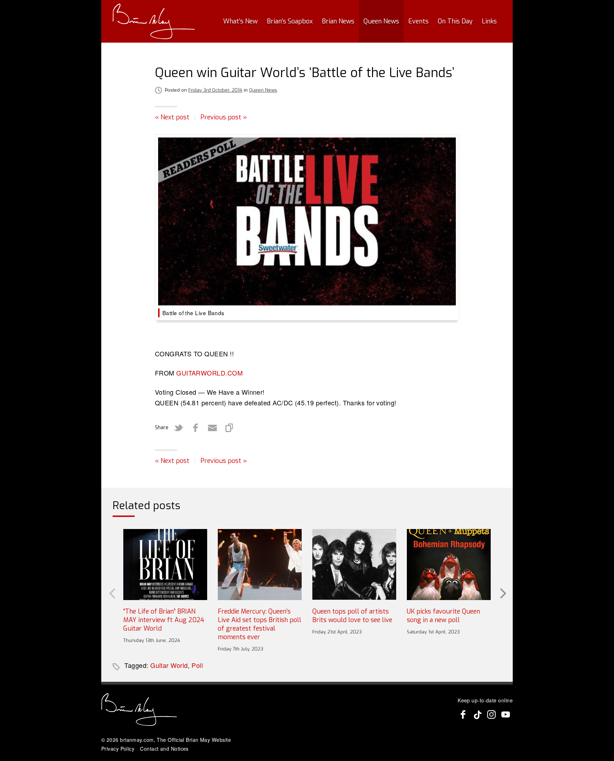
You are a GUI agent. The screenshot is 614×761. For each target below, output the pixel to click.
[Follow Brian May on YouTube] (506, 714)
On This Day (455, 21)
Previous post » (223, 117)
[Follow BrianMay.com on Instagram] (491, 714)
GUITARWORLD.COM (209, 372)
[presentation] (111, 592)
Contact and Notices (164, 748)
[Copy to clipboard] (229, 428)
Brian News (338, 21)
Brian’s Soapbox (290, 21)
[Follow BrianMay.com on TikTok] (477, 714)
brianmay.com (137, 739)
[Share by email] (212, 428)
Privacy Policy (117, 748)
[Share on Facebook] (195, 428)
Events (418, 21)
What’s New (240, 21)
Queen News (381, 21)
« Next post (172, 117)
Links (489, 21)
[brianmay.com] (154, 21)
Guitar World (169, 665)
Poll (197, 665)
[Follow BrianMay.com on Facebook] (463, 714)
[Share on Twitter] (178, 428)
